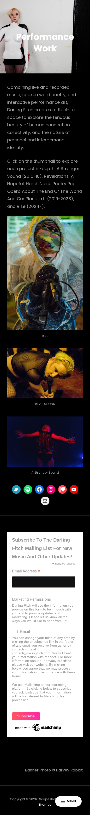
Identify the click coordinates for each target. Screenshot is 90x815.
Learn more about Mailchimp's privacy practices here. (38, 702)
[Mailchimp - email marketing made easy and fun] (38, 727)
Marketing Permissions (31, 599)
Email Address (26, 571)
